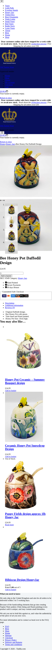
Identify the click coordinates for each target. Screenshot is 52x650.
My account (10, 82)
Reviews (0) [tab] (10, 308)
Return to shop (6, 98)
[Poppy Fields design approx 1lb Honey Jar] (24, 461)
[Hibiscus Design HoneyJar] (24, 527)
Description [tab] (9, 303)
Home (7, 76)
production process (38, 44)
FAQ (7, 626)
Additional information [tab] (14, 305)
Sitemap (8, 635)
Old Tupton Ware (7, 67)
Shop (7, 78)
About (7, 80)
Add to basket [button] (10, 390)
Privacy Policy (11, 640)
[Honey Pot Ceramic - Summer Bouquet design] (24, 327)
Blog (7, 629)
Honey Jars (22, 278)
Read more (9, 525)
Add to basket (6, 276)
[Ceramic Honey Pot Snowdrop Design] (24, 393)
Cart (6, 87)
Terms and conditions (13, 644)
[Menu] (2, 132)
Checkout (9, 85)
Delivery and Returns (13, 642)
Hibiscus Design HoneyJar (22, 579)
